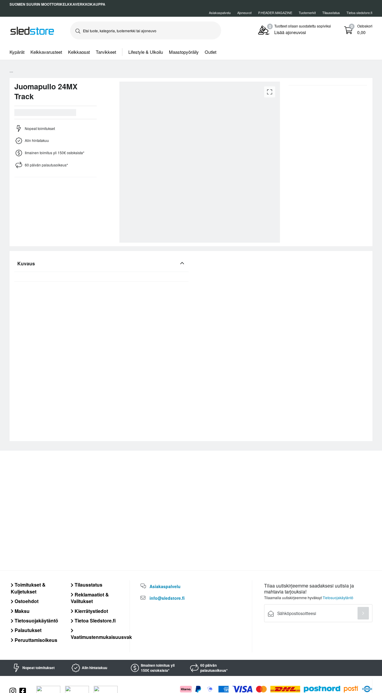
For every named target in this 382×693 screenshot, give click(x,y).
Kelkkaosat (79, 52)
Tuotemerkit (307, 12)
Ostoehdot (25, 601)
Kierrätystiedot (90, 611)
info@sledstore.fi (167, 598)
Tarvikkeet (106, 52)
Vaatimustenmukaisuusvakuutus (108, 637)
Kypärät (17, 52)
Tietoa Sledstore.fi (94, 620)
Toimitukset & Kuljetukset (28, 588)
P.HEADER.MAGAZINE (275, 12)
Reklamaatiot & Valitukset (90, 598)
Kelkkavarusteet (46, 52)
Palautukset (27, 630)
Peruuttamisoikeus (35, 640)
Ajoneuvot (244, 12)
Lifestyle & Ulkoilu (145, 52)
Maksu (21, 611)
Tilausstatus (87, 584)
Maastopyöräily (184, 52)
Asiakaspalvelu (220, 12)
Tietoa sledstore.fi (359, 12)
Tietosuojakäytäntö (35, 620)
